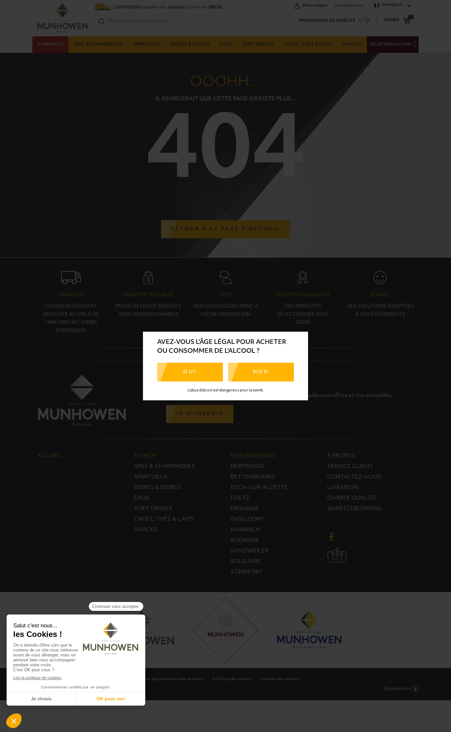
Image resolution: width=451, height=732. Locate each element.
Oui (190, 372)
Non (261, 372)
